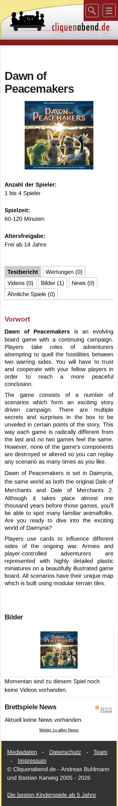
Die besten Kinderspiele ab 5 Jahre (51, 795)
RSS (106, 709)
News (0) (83, 283)
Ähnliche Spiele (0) (31, 294)
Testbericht (22, 272)
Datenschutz (65, 752)
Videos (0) (20, 283)
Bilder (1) (52, 283)
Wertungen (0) (64, 272)
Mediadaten (22, 752)
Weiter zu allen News (59, 730)
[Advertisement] (61, 57)
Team (100, 752)
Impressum (32, 760)
